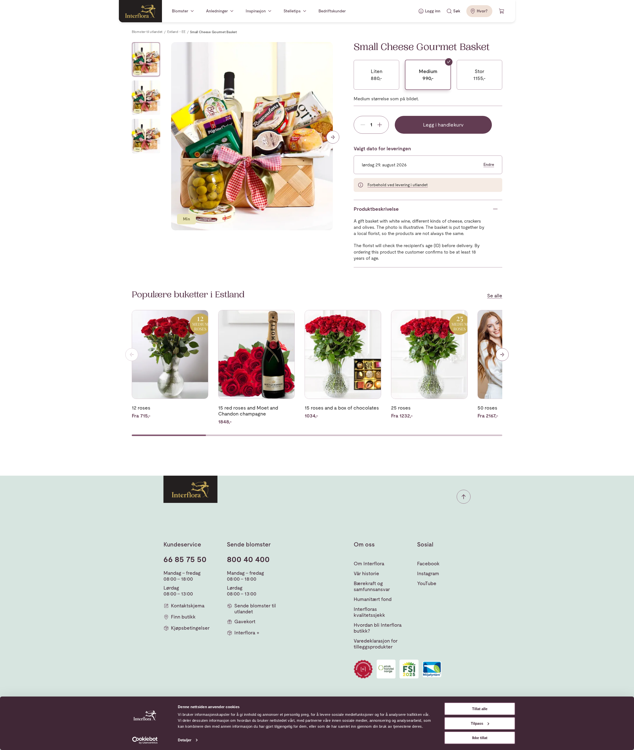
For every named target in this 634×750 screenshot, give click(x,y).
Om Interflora (369, 563)
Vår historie (366, 573)
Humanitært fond (373, 599)
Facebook (428, 563)
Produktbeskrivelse (376, 209)
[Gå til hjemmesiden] (140, 11)
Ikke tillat (479, 738)
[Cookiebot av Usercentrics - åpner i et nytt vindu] (145, 740)
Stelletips (292, 11)
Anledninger (217, 11)
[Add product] (380, 125)
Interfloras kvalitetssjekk (369, 612)
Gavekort (244, 621)
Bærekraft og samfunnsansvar (372, 586)
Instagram (428, 573)
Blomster (180, 11)
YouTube (426, 583)
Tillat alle (479, 709)
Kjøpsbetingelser (190, 628)
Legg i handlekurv (443, 125)
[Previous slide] (131, 354)
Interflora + (246, 632)
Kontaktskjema (188, 605)
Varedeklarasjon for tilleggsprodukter (375, 643)
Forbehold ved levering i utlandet (398, 184)
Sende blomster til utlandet (255, 608)
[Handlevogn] (501, 11)
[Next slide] (146, 221)
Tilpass (477, 723)
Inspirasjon (256, 11)
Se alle (494, 295)
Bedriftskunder (332, 11)
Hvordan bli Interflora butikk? (378, 628)
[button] (464, 497)
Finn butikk (183, 617)
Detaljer (184, 740)
